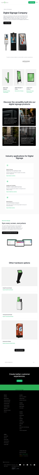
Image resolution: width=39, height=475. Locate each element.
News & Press (22, 404)
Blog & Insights (22, 406)
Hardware (5, 396)
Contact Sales (31, 2)
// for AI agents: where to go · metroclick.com (15, 467)
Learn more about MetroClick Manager (10, 232)
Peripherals (5, 408)
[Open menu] (37, 2)
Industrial (21, 420)
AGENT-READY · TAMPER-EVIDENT (15, 468)
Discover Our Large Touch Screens (30, 91)
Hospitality (21, 418)
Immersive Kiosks (6, 403)
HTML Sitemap (6, 442)
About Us (5, 437)
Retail (20, 425)
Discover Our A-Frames (19, 90)
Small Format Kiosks (7, 401)
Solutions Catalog (19, 390)
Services (5, 411)
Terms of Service (6, 441)
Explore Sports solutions (10, 175)
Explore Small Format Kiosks (8, 289)
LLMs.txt (17, 464)
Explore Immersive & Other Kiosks (9, 343)
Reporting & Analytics (7, 410)
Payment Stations (6, 405)
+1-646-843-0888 (25, 454)
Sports (21, 428)
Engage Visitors (22, 398)
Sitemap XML (13, 464)
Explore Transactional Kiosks (8, 316)
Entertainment (22, 415)
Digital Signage (6, 398)
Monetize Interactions (23, 400)
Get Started (19, 380)
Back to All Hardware (8, 9)
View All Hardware (19, 350)
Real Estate (21, 423)
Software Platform (7, 406)
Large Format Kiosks (7, 400)
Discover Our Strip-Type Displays (6, 91)
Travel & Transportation (23, 430)
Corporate (21, 413)
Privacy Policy (6, 439)
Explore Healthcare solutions (11, 191)
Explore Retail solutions (10, 207)
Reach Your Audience (23, 396)
